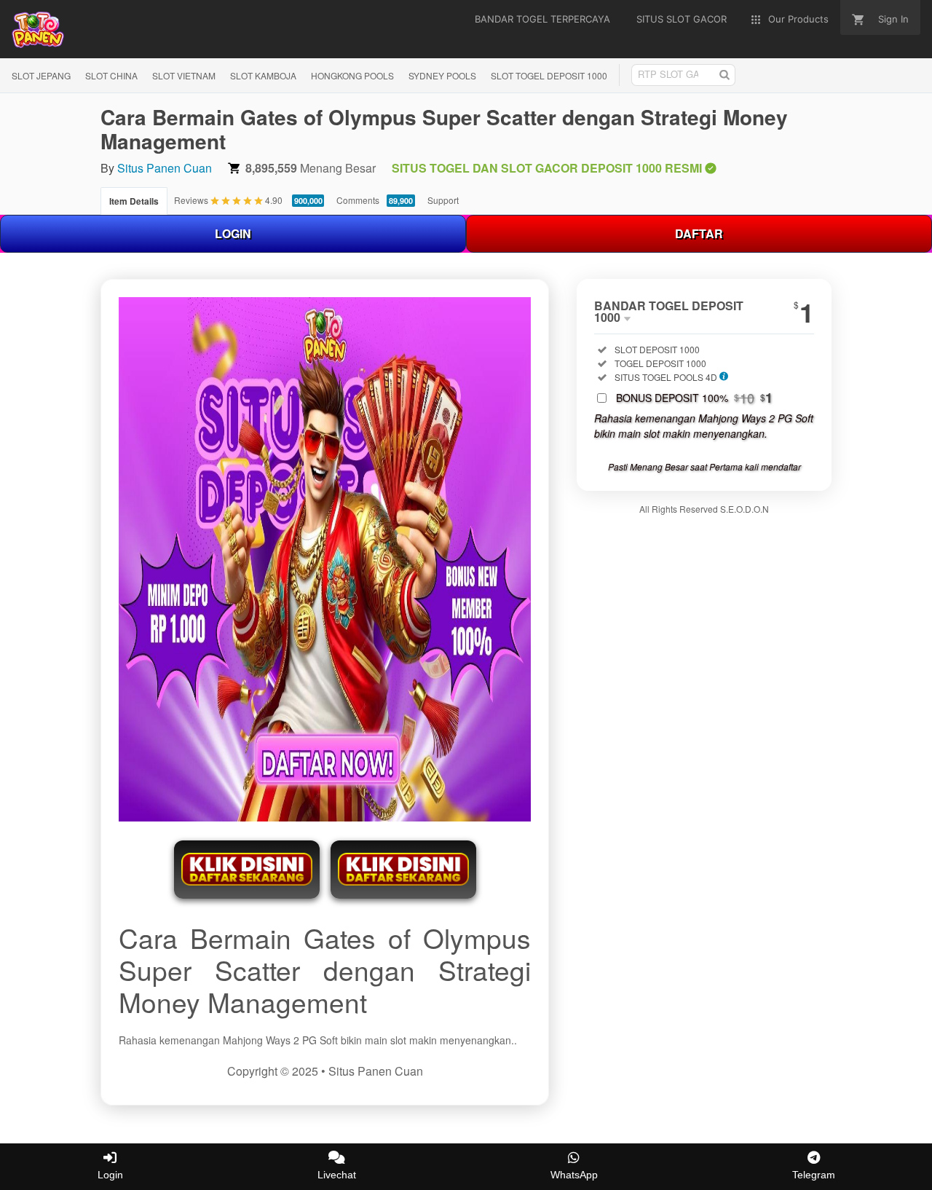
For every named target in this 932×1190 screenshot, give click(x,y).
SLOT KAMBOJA (263, 75)
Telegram (813, 1175)
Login (110, 1175)
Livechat (336, 1175)
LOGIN (233, 233)
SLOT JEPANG (41, 75)
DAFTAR (699, 233)
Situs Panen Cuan (164, 167)
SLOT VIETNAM (184, 75)
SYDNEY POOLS (442, 75)
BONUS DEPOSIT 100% (694, 397)
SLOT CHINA (111, 75)
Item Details (134, 201)
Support (443, 200)
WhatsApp (574, 1175)
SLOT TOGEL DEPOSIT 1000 (549, 75)
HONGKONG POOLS (352, 75)
